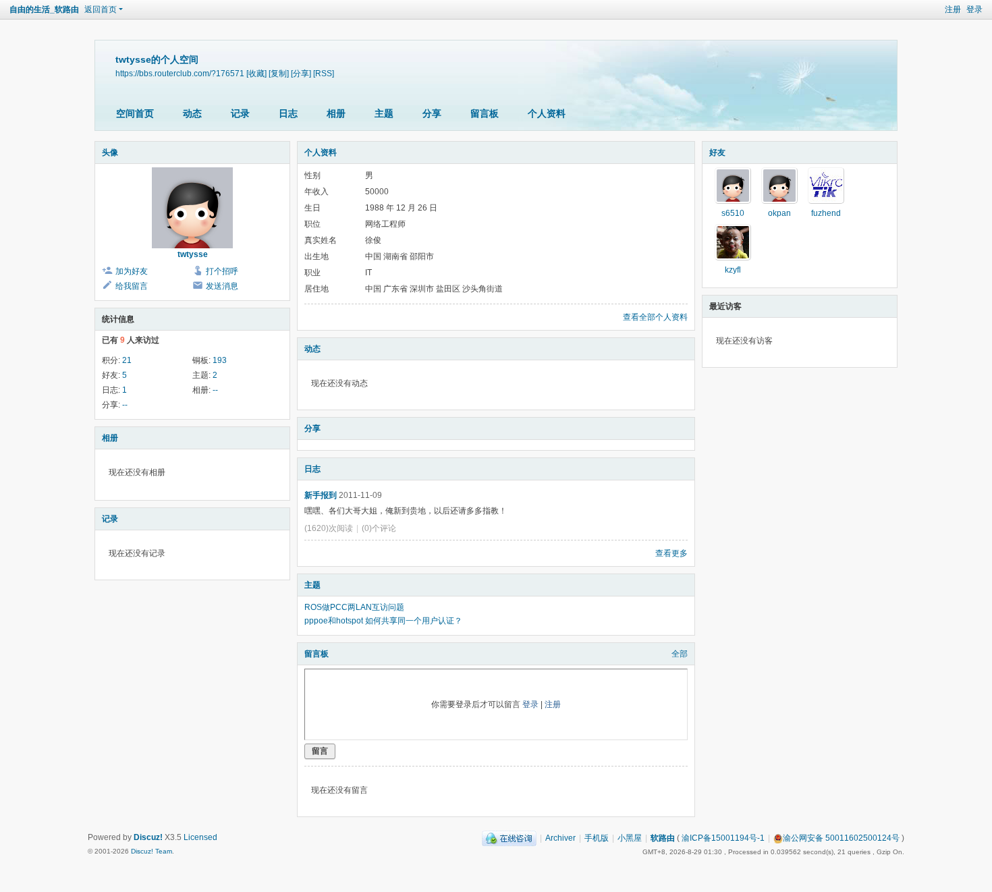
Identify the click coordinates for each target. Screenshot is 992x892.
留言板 (484, 113)
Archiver (560, 838)
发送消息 (222, 286)
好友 (717, 152)
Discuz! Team (151, 851)
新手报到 (320, 495)
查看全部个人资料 (655, 317)
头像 (110, 152)
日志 (288, 113)
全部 (679, 654)
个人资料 (547, 113)
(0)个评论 (379, 528)
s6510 (732, 213)
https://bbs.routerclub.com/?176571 (179, 73)
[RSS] (323, 73)
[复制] (279, 73)
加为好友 (131, 271)
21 (127, 360)
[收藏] (256, 73)
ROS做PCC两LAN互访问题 (354, 607)
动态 (192, 113)
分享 (431, 113)
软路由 (663, 838)
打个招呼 (222, 271)
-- (215, 390)
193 (220, 360)
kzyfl (733, 270)
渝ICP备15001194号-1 (723, 838)
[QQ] (509, 838)
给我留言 (131, 286)
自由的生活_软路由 (44, 9)
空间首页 (135, 113)
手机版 (596, 838)
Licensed (200, 837)
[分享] (301, 73)
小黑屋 (629, 838)
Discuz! (148, 837)
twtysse (192, 254)
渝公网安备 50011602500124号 (841, 838)
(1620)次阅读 (328, 528)
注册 (953, 9)
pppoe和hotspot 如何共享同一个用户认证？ (383, 620)
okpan (779, 213)
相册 (336, 113)
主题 (384, 113)
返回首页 (100, 9)
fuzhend (826, 213)
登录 (974, 9)
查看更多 (671, 553)
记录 (240, 113)
